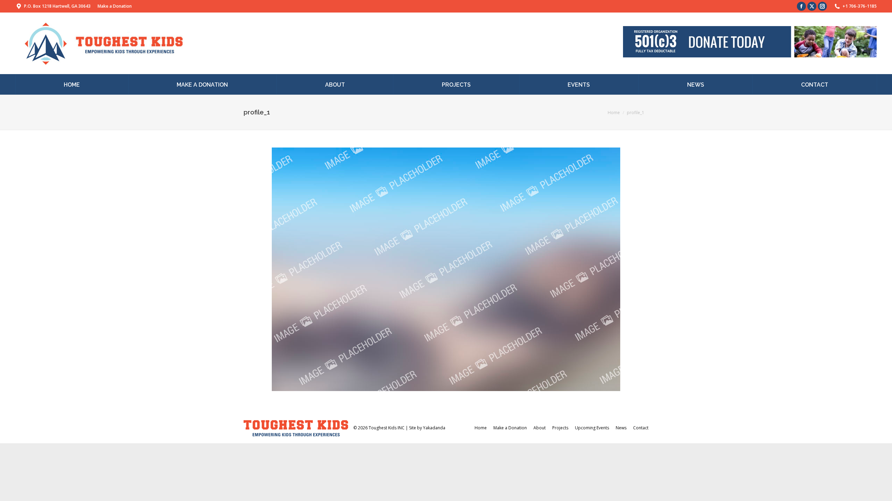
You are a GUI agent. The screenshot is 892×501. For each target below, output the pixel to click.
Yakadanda (434, 428)
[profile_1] (446, 269)
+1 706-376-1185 (860, 6)
